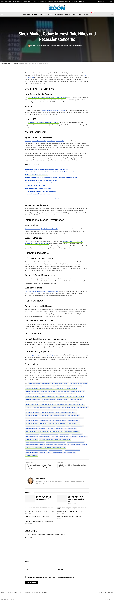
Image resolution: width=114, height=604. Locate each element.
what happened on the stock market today (55, 442)
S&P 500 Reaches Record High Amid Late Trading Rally (38, 183)
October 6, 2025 (72, 503)
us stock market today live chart (46, 436)
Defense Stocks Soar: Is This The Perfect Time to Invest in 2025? (41, 180)
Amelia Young (36, 45)
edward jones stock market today (33, 394)
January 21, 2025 (48, 516)
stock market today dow (70, 410)
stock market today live (31, 418)
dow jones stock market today (32, 391)
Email (27, 569)
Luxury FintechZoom (49, 1)
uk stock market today (65, 434)
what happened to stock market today (75, 442)
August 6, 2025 (50, 507)
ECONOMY (58, 14)
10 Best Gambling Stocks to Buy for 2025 (35, 186)
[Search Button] (112, 14)
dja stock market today (71, 388)
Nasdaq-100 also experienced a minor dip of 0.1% (43, 122)
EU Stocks (69, 45)
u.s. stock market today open (32, 434)
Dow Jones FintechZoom (28, 1)
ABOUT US (76, 14)
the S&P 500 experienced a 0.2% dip (53, 110)
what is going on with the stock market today (55, 447)
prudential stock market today (32, 404)
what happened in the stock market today (35, 442)
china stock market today (75, 386)
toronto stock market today (57, 428)
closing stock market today (46, 388)
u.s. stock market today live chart (72, 431)
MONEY (50, 14)
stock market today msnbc (32, 420)
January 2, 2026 (40, 502)
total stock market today (70, 428)
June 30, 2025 (80, 509)
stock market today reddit (31, 423)
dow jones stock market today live (48, 391)
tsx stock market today (31, 431)
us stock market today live (32, 436)
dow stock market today (63, 391)
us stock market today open (62, 436)
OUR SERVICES (86, 14)
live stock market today (31, 402)
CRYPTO (42, 14)
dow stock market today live (77, 391)
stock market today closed (45, 410)
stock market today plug (73, 420)
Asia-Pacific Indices (62, 45)
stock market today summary (59, 423)
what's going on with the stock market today (36, 452)
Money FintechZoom (69, 1)
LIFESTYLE (68, 14)
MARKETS (26, 14)
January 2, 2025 (29, 523)
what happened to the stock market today (35, 444)
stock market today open (45, 420)
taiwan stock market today (77, 426)
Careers (15, 592)
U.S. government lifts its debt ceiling (41, 355)
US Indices (79, 45)
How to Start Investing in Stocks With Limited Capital (38, 188)
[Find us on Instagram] (112, 599)
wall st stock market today (32, 439)
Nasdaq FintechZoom (17, 1)
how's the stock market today (48, 399)
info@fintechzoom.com (105, 1)
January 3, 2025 (61, 518)
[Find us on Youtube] (107, 599)
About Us (3, 592)
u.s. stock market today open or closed (49, 434)
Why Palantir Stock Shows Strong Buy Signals (36, 175)
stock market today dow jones (32, 412)
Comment (28, 538)
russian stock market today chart (76, 404)
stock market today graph (46, 415)
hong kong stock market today (47, 396)
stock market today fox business (68, 412)
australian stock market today (62, 383)
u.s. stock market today (43, 431)
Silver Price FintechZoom (79, 1)
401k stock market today (34, 383)
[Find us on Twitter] (105, 599)
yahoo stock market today (32, 455)
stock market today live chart (44, 418)
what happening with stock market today (77, 444)
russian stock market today (61, 404)
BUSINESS (34, 14)
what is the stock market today (56, 450)
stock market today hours (60, 415)
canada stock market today (47, 386)
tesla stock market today (31, 428)
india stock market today (63, 399)
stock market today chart (82, 407)
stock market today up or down (33, 426)
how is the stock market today (77, 396)
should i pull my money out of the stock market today (38, 407)
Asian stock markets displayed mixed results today (41, 229)
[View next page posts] (58, 199)
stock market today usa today (48, 426)
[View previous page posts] (55, 199)
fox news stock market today (32, 396)
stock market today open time (59, 420)
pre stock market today (72, 402)
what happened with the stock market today (56, 444)
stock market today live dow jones (60, 418)
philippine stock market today (58, 402)
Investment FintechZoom (59, 1)
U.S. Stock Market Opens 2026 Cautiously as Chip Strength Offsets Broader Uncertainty (46, 169)
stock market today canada (68, 407)
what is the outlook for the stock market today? (36, 450)
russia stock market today (47, 404)
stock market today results (45, 423)
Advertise (9, 592)
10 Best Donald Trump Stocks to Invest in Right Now (38, 194)
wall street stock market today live (62, 439)
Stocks (74, 45)
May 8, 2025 (28, 513)
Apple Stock (53, 45)
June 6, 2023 (46, 45)
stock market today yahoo (63, 426)
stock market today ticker (74, 423)
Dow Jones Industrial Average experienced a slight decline (47, 97)
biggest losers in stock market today (79, 383)
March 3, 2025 (61, 513)
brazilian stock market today (32, 386)
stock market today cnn (58, 410)
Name (27, 561)
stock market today (56, 407)
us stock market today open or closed (78, 436)
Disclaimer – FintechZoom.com (39, 592)
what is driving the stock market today (34, 447)
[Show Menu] (2, 14)
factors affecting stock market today (51, 394)
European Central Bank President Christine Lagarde (42, 291)
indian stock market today (76, 399)
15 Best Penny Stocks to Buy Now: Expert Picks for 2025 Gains (40, 191)
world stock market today (69, 452)
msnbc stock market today (44, 402)
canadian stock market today (61, 386)
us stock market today (77, 434)
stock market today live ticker (76, 418)
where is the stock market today (55, 452)
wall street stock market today (46, 439)
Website (60, 569)
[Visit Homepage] (57, 7)
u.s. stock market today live (56, 431)
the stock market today (44, 428)
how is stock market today (62, 396)
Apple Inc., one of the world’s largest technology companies (44, 141)
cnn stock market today (59, 388)
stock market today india (73, 415)
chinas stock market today (32, 388)
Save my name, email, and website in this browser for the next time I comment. (50, 577)
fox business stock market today (68, 394)
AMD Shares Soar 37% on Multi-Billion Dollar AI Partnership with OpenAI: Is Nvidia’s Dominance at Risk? (50, 172)
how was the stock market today (33, 399)
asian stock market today (47, 383)
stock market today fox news (32, 415)
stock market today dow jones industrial (50, 412)
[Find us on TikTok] (109, 599)
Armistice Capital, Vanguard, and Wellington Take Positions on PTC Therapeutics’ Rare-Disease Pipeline (51, 177)
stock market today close (31, 410)
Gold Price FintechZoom (39, 1)
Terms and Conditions (24, 592)
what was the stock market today (72, 450)
